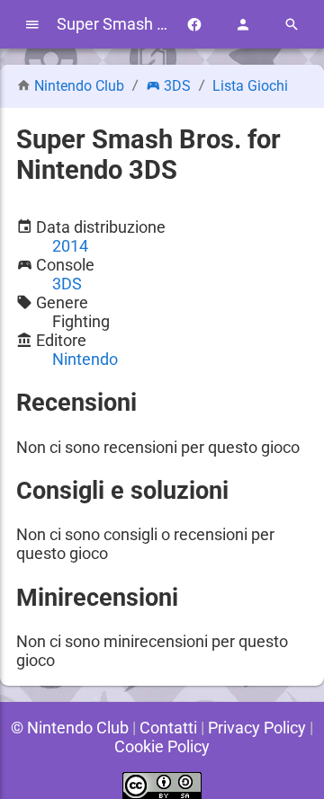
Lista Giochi (250, 85)
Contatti (168, 727)
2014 (70, 245)
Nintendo (85, 359)
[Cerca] (291, 24)
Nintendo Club (79, 85)
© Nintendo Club (70, 727)
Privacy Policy (257, 727)
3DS (177, 85)
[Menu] (32, 24)
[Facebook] (194, 24)
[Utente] (243, 24)
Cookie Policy (162, 746)
